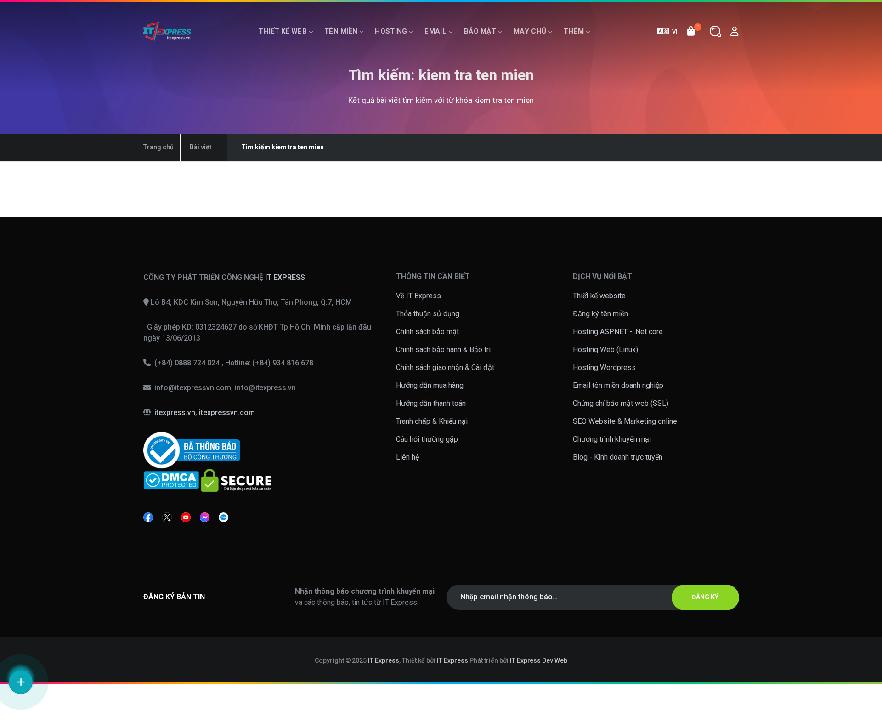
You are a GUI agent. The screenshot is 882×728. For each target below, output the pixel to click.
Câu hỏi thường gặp (427, 439)
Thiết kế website (599, 295)
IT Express (383, 660)
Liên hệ (407, 457)
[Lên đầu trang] (863, 572)
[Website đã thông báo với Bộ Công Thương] (191, 449)
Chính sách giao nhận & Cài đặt (445, 367)
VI (675, 31)
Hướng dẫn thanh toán (431, 403)
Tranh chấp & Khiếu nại (432, 421)
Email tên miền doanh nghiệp (618, 385)
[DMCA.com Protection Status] (171, 479)
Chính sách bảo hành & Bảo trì (443, 349)
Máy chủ (530, 31)
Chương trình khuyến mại (612, 439)
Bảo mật (480, 31)
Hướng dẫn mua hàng (430, 385)
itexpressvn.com (227, 412)
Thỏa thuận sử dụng (427, 313)
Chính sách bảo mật (427, 331)
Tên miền (340, 31)
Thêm (574, 31)
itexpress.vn (174, 412)
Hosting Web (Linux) (605, 349)
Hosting (391, 31)
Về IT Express (418, 295)
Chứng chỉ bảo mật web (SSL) (620, 403)
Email (435, 31)
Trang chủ (158, 147)
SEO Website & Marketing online (625, 421)
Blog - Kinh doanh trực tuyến (617, 457)
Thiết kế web (283, 31)
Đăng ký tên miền (600, 313)
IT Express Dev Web (539, 660)
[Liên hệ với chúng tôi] (20, 682)
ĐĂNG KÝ (705, 597)
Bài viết (200, 147)
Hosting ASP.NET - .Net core (618, 331)
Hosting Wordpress (604, 367)
